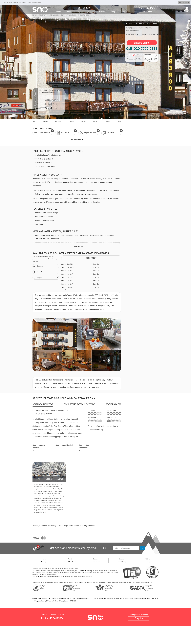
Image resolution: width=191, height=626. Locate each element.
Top (34, 121)
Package (58, 121)
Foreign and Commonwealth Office (49, 576)
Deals (135, 12)
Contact (95, 559)
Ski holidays (84, 7)
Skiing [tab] (49, 479)
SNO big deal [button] (184, 2)
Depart (83, 121)
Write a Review (51, 108)
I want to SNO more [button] (34, 2)
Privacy (43, 562)
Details (71, 121)
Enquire (138, 618)
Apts (84, 446)
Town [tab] (37, 479)
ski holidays (63, 526)
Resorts (58, 12)
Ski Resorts (54, 15)
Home (34, 15)
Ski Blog (147, 559)
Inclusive (123, 12)
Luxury (112, 12)
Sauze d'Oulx (71, 15)
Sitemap (147, 562)
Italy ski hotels (89, 526)
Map (119, 121)
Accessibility (96, 562)
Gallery (95, 121)
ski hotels (75, 526)
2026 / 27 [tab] (91, 258)
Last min (147, 12)
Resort (108, 121)
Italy (62, 15)
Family (102, 12)
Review (45, 121)
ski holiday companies (83, 582)
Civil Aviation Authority (85, 571)
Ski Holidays (43, 15)
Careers (121, 559)
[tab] (42, 404)
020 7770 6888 (50, 615)
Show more (76, 247)
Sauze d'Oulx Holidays (39, 446)
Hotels (69, 12)
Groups (91, 12)
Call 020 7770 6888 (141, 48)
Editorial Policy (121, 562)
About (70, 559)
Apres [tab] (60, 479)
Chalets (80, 12)
